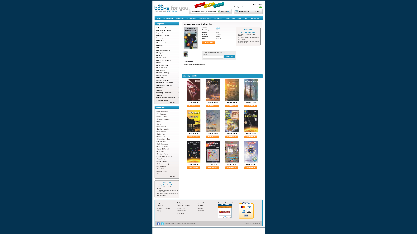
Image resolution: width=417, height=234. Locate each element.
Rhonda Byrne (161, 174)
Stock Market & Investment (168, 97)
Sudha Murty (161, 134)
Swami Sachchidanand (164, 156)
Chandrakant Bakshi (163, 139)
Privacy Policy (181, 208)
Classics (168, 48)
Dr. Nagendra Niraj (163, 164)
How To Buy (180, 213)
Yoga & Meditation (168, 100)
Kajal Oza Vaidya (162, 146)
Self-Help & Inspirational (168, 92)
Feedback (200, 208)
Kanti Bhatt (160, 151)
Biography (168, 40)
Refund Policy (181, 211)
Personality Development (168, 83)
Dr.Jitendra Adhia (162, 111)
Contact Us (160, 205)
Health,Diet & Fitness (168, 60)
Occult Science (168, 75)
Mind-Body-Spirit (168, 65)
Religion (168, 90)
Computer (168, 53)
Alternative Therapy (168, 28)
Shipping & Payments (163, 208)
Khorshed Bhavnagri (163, 119)
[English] (219, 7)
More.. (173, 102)
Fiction (168, 55)
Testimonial (201, 211)
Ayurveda (168, 33)
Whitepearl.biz (256, 223)
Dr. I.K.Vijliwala (162, 161)
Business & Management (168, 43)
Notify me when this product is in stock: (214, 52)
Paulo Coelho (161, 126)
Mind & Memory (168, 68)
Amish (159, 121)
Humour (168, 63)
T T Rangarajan (162, 114)
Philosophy (168, 78)
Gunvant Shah (161, 141)
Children (168, 45)
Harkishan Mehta (162, 144)
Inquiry (159, 211)
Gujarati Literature (168, 80)
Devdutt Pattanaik (163, 129)
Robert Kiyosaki (162, 116)
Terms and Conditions (183, 205)
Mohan (218, 28)
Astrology (168, 38)
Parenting (168, 88)
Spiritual (168, 95)
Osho (159, 124)
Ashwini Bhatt (161, 136)
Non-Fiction (168, 70)
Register (260, 4)
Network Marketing (168, 73)
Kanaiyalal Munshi (163, 149)
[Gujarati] (200, 7)
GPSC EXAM (168, 58)
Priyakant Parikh (162, 154)
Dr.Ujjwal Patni (161, 166)
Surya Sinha (161, 169)
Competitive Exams (168, 50)
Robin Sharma (161, 131)
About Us (200, 205)
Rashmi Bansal (162, 171)
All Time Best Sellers (168, 30)
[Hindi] (210, 7)
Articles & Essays (168, 35)
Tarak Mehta (161, 159)
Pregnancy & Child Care (168, 85)
